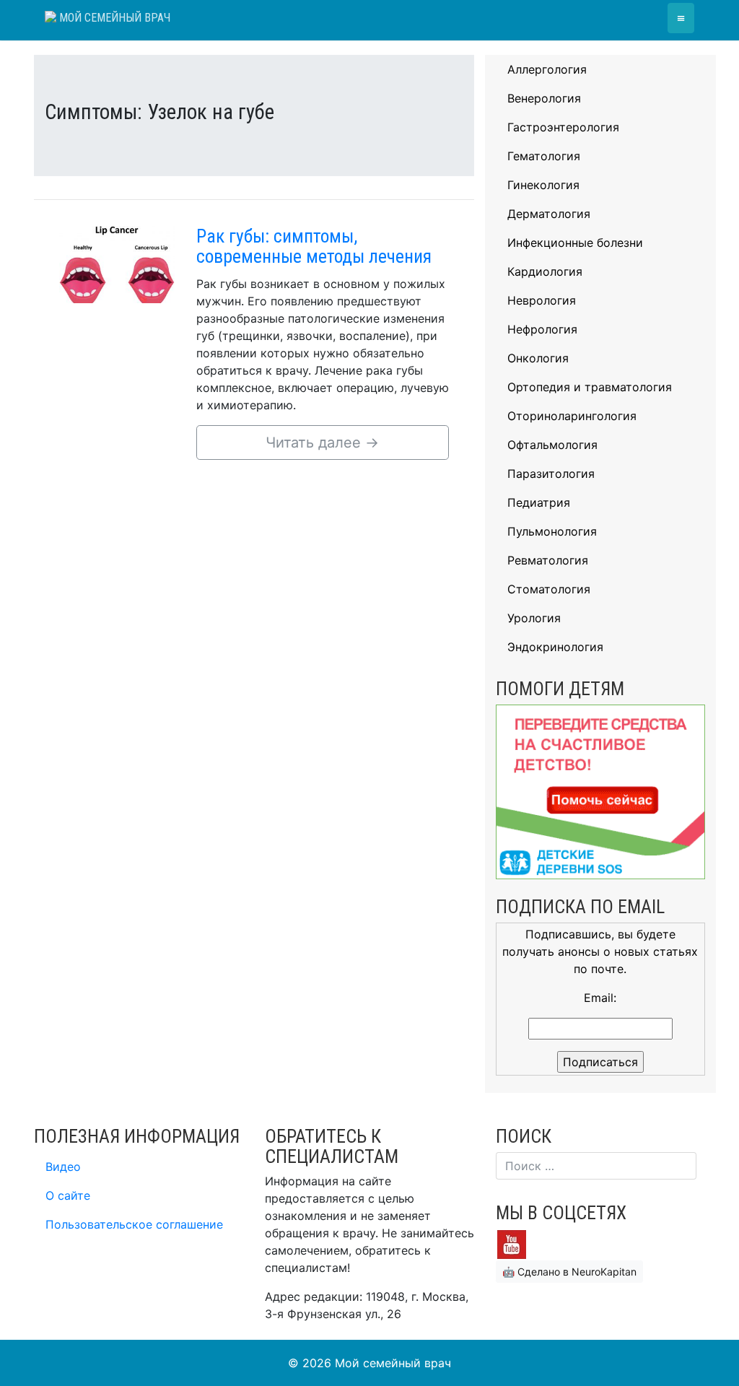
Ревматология (547, 560)
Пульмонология (552, 531)
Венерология (544, 98)
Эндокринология (555, 647)
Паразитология (551, 473)
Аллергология (547, 69)
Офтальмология (552, 444)
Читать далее (322, 442)
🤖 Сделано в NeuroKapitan (569, 1271)
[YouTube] (512, 1244)
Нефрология (542, 329)
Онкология (538, 358)
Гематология (543, 156)
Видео (63, 1166)
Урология (534, 618)
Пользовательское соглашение (134, 1224)
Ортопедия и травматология (589, 387)
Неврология (541, 300)
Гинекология (543, 185)
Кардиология (544, 271)
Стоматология (548, 589)
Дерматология (548, 213)
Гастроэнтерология (563, 127)
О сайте (67, 1195)
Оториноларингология (572, 416)
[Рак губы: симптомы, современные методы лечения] (117, 263)
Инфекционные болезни (575, 242)
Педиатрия (538, 502)
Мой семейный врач (113, 18)
